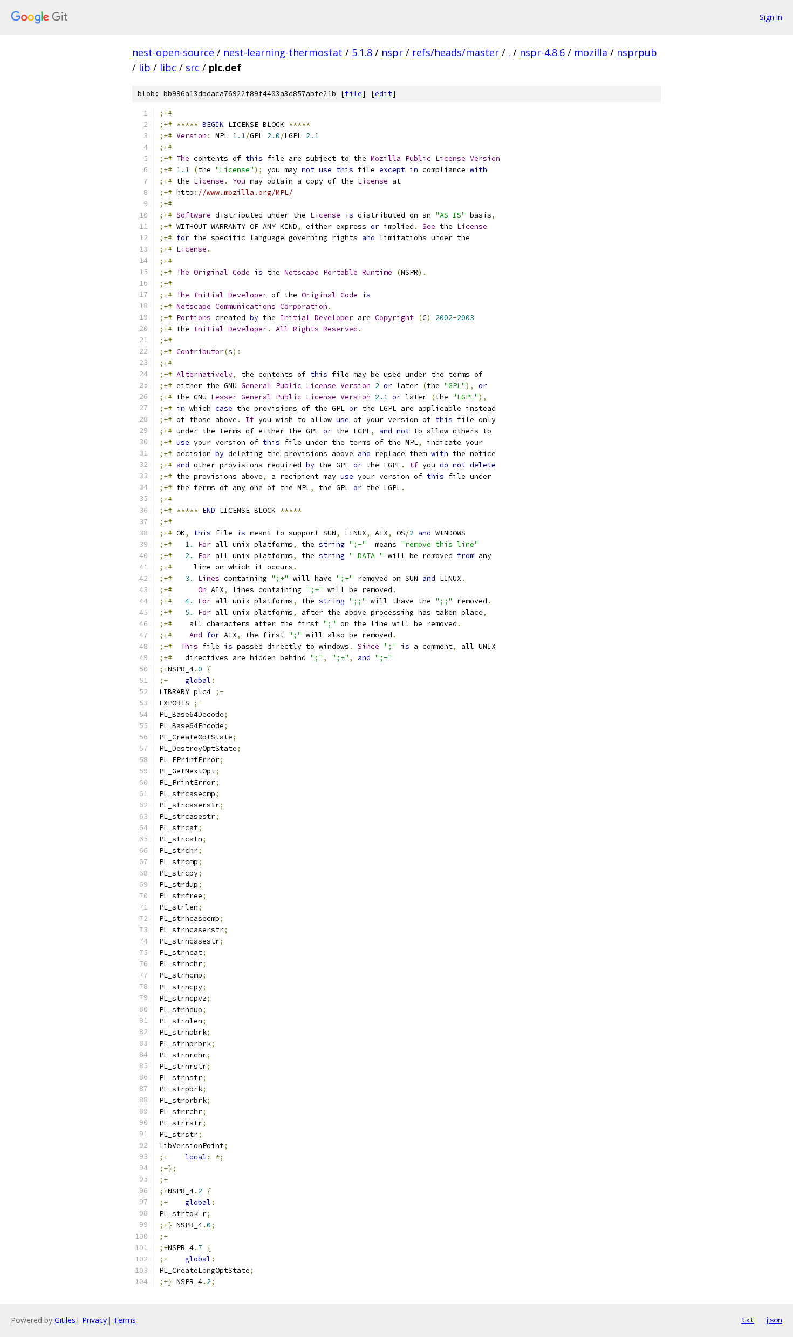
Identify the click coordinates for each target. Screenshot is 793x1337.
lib (145, 67)
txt (747, 1320)
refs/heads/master (455, 52)
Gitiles (65, 1320)
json (773, 1320)
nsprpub (637, 52)
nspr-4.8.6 (542, 52)
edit (383, 93)
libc (168, 67)
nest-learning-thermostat (283, 52)
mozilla (590, 52)
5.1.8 (362, 52)
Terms (124, 1320)
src (193, 67)
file (353, 93)
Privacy (94, 1320)
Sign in (771, 17)
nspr (392, 52)
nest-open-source (173, 52)
